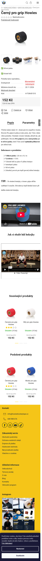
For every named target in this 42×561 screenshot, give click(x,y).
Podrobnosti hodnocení (10, 20)
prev (2, 313)
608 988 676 (12, 419)
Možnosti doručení (8, 90)
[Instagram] (10, 425)
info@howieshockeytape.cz (18, 414)
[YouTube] (15, 425)
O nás (4, 475)
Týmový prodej (7, 472)
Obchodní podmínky (9, 437)
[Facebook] (4, 425)
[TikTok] (20, 425)
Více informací (7, 543)
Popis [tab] (10, 122)
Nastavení (20, 549)
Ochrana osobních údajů (11, 440)
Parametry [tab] (29, 122)
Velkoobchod (7, 469)
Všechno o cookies (9, 453)
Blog (4, 478)
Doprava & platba (8, 443)
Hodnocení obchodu (9, 447)
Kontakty (5, 482)
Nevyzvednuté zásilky (10, 450)
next (39, 313)
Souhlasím (20, 556)
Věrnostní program (9, 485)
